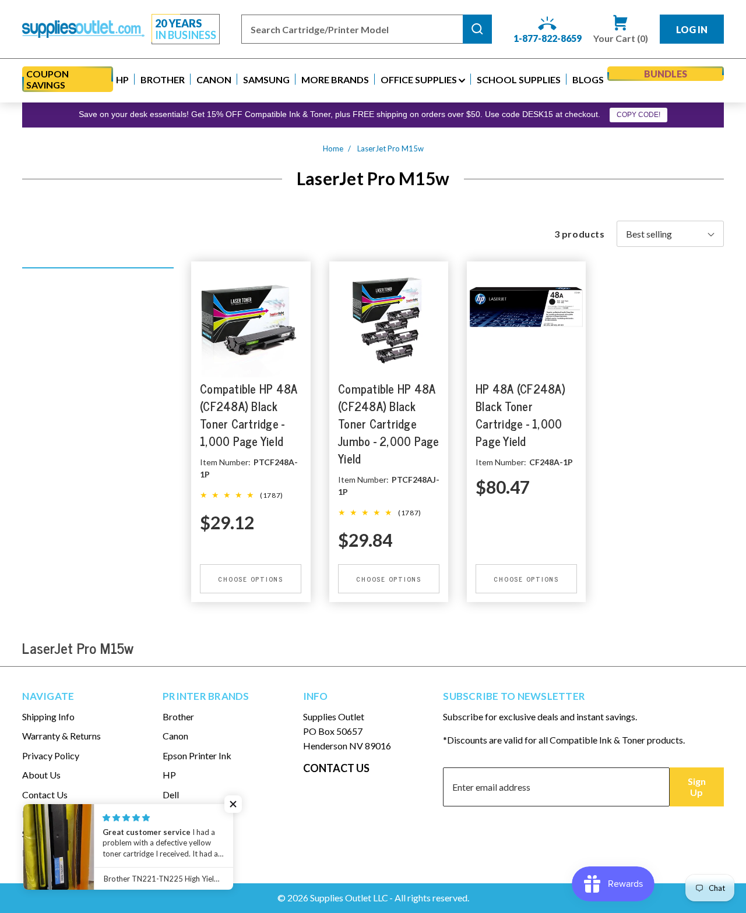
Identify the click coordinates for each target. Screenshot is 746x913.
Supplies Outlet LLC (349, 897)
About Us (41, 774)
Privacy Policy (50, 755)
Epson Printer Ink (197, 755)
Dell (171, 794)
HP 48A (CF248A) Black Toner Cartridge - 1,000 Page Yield (520, 415)
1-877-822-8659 (547, 38)
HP (169, 774)
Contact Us (45, 794)
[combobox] (352, 29)
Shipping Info (48, 716)
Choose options (251, 579)
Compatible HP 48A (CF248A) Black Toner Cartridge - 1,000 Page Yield (248, 415)
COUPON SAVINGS (47, 79)
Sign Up (697, 787)
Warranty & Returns (61, 735)
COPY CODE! (638, 115)
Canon (175, 735)
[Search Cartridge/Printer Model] (477, 29)
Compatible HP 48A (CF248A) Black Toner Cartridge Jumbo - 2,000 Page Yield (388, 424)
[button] (122, 79)
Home (333, 148)
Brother (178, 716)
